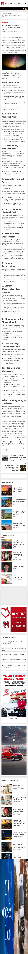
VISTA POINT (5, 22)
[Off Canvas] (2, 8)
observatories (22, 446)
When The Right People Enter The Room (12, 654)
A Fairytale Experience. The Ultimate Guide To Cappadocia (18, 543)
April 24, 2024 (16, 580)
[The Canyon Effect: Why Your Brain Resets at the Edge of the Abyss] (6, 525)
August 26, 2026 (17, 803)
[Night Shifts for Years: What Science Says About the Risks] (6, 847)
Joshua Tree (20, 443)
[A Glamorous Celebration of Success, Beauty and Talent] (6, 556)
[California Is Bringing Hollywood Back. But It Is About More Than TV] (6, 824)
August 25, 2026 (17, 814)
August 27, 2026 (17, 792)
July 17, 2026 (16, 504)
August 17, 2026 (17, 493)
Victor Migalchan (18, 566)
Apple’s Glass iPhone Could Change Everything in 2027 (19, 857)
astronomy (8, 441)
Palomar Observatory (6, 448)
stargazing (22, 448)
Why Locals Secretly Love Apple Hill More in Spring (19, 512)
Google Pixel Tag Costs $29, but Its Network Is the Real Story (19, 788)
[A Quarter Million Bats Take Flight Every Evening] (6, 490)
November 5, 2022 (17, 559)
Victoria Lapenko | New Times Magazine (11, 31)
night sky (17, 446)
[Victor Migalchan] (6, 567)
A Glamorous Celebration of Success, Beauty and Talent (19, 555)
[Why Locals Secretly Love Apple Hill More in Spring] (6, 514)
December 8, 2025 (5, 32)
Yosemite (4, 450)
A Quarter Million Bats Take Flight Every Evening (18, 489)
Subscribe (26, 9)
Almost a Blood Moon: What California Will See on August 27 (19, 834)
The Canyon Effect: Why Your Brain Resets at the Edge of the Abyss (19, 524)
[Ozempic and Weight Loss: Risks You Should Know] (6, 800)
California (13, 441)
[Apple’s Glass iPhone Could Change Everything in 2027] (6, 858)
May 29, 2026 (16, 516)
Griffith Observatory (13, 443)
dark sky (18, 441)
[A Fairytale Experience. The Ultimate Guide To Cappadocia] (6, 544)
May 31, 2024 (16, 547)
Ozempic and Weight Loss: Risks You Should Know (19, 799)
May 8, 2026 (16, 528)
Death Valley (5, 443)
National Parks (11, 446)
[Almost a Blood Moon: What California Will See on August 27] (6, 835)
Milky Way (4, 446)
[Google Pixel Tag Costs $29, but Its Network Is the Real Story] (6, 789)
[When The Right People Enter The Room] (6, 812)
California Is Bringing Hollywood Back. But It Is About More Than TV (13, 660)
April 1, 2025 (16, 568)
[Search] (23, 8)
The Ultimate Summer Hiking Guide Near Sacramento (20, 501)
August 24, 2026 (17, 837)
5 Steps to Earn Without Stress (17, 578)
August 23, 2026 (17, 849)
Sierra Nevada (15, 448)
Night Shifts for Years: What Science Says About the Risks (19, 846)
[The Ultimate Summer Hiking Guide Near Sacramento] (6, 502)
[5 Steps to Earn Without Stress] (6, 579)
